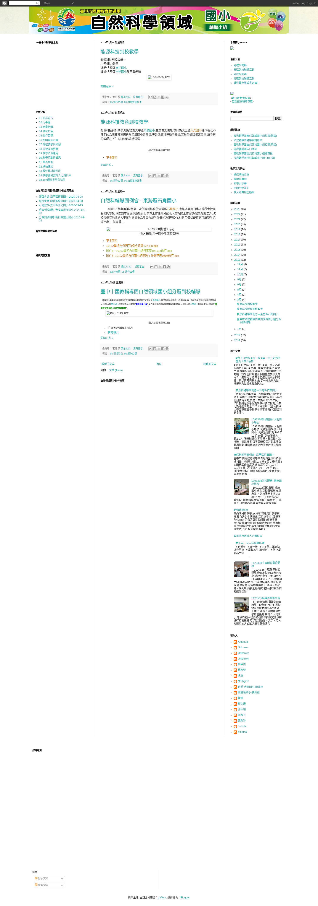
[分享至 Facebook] (163, 97)
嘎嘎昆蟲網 (240, 179)
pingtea (242, 732)
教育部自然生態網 (244, 192)
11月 (240, 269)
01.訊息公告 (46, 118)
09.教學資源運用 (48, 153)
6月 (239, 284)
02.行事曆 (115, 271)
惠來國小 (194, 304)
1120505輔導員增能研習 (265, 598)
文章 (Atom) (116, 370)
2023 (237, 209)
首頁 (159, 364)
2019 (237, 229)
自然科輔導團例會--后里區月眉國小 (254, 454)
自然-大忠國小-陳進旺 (250, 686)
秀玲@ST (243, 681)
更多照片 (111, 157)
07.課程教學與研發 (50, 144)
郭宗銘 (242, 709)
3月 (239, 299)
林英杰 (242, 664)
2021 (237, 219)
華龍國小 (149, 130)
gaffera (162, 897)
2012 (237, 335)
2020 (237, 224)
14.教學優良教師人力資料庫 (55, 175)
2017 (237, 239)
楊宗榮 (242, 670)
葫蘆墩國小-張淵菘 (249, 692)
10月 (240, 274)
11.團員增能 (46, 162)
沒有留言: (138, 97)
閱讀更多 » (107, 86)
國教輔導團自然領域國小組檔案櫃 (253, 153)
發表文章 (42, 878)
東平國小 (115, 304)
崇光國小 (121, 68)
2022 (237, 214)
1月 (239, 328)
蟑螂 (240, 698)
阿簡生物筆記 (241, 188)
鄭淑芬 (242, 715)
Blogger (185, 897)
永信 (240, 675)
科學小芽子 (240, 183)
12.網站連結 (46, 166)
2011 (237, 340)
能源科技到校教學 (120, 51)
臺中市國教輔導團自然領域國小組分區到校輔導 (151, 291)
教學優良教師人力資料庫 (248, 536)
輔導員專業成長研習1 (246, 83)
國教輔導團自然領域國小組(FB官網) (254, 157)
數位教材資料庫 (241, 98)
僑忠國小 (156, 300)
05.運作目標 (116, 102)
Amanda (243, 641)
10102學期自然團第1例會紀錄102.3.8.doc (132, 245)
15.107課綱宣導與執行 (52, 179)
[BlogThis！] (155, 97)
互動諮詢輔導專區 (242, 101)
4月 (239, 294)
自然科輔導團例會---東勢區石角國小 (139, 200)
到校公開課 (240, 65)
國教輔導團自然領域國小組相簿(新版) (255, 135)
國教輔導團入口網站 (245, 149)
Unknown (243, 647)
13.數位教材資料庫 (50, 170)
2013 (237, 259)
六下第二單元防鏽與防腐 (250, 543)
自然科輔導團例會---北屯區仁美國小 (256, 390)
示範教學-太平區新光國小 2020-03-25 (61, 205)
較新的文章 (108, 364)
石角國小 (172, 209)
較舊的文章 (209, 364)
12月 (240, 264)
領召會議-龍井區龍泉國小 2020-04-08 (61, 201)
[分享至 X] (159, 97)
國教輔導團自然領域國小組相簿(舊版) (255, 144)
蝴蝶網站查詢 (241, 174)
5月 (239, 289)
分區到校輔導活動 (244, 69)
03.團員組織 (46, 126)
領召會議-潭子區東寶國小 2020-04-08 (61, 196)
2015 (237, 249)
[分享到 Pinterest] (167, 97)
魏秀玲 (242, 720)
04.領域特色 (116, 353)
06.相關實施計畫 (133, 102)
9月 (239, 279)
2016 (237, 244)
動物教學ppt (241, 510)
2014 (237, 254)
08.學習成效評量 (48, 149)
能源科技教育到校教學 (124, 122)
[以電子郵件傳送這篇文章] (150, 97)
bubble (242, 726)
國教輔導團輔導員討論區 (248, 140)
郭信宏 (242, 703)
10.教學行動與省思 (50, 157)
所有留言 (42, 885)
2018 (237, 234)
